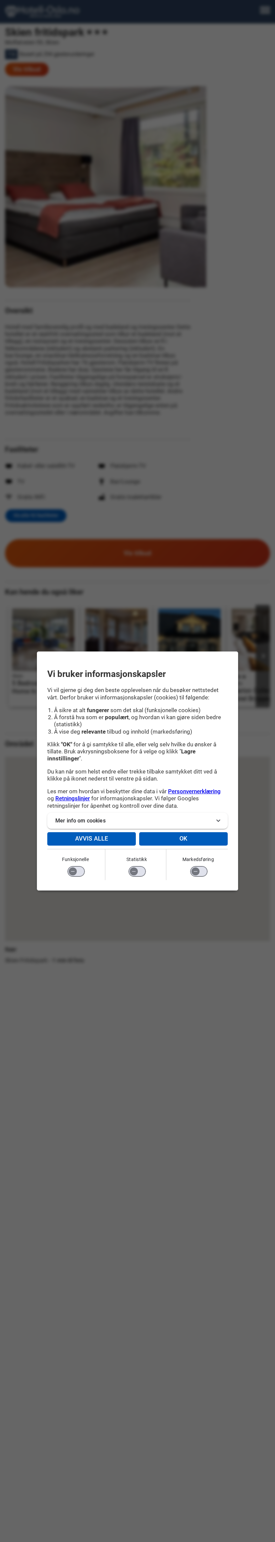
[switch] (76, 871)
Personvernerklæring (194, 791)
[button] (137, 821)
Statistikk (136, 859)
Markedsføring (198, 859)
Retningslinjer (72, 798)
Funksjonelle (75, 859)
